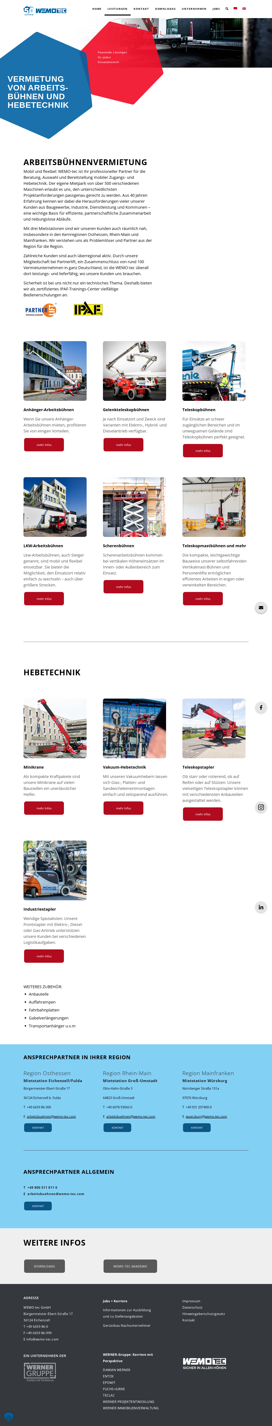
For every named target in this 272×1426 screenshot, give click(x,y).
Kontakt (188, 1320)
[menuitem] (97, 9)
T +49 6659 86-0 (35, 1326)
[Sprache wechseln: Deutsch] (235, 9)
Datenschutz (192, 1307)
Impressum (191, 1301)
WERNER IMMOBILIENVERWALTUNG (131, 1408)
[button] (227, 9)
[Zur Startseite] (44, 9)
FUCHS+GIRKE (114, 1389)
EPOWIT (109, 1382)
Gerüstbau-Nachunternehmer (127, 1325)
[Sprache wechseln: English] (244, 9)
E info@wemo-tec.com (41, 1339)
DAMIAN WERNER (116, 1370)
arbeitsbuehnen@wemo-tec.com (55, 1194)
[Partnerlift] (40, 309)
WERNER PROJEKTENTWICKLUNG (129, 1402)
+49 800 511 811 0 (42, 1187)
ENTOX (108, 1376)
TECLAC (109, 1395)
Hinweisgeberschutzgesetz (203, 1314)
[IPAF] (88, 309)
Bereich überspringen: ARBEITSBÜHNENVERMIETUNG (6, 152)
